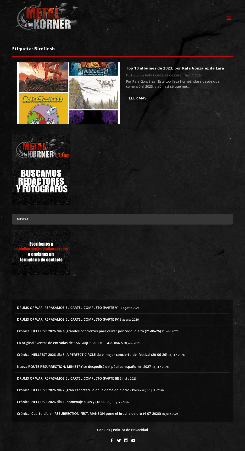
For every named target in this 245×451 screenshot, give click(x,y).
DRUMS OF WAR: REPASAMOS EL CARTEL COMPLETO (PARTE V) (67, 307)
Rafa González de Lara (163, 75)
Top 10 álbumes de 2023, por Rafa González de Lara (175, 68)
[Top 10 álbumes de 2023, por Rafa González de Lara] (68, 93)
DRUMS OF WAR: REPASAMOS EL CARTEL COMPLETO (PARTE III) (68, 378)
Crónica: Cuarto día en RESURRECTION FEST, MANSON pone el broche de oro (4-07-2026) (89, 413)
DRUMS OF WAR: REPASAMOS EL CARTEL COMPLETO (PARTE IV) (68, 319)
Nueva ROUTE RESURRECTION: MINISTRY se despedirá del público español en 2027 (84, 366)
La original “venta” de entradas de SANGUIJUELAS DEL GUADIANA (70, 343)
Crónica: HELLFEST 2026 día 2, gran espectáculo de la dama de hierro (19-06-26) (81, 390)
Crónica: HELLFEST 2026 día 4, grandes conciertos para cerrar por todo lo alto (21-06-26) (89, 331)
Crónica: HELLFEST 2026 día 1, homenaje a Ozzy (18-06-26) (64, 401)
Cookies (103, 430)
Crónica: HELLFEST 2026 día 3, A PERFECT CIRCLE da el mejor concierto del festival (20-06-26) (92, 354)
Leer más (137, 98)
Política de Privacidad (130, 430)
